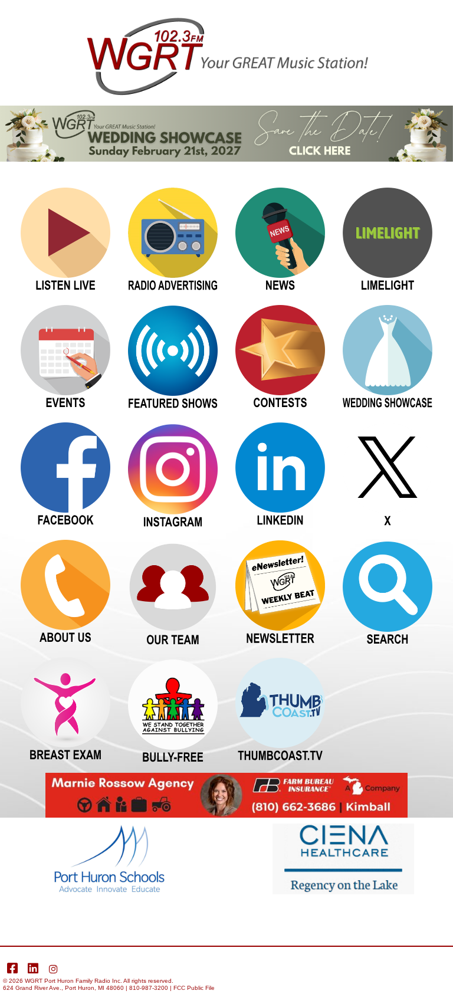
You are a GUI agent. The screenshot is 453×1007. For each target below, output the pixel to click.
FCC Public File (194, 988)
